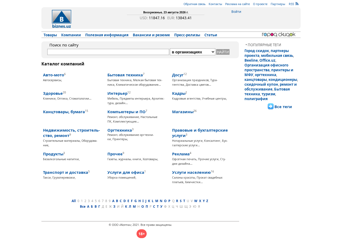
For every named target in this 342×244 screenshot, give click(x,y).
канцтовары (255, 79)
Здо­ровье (53, 93)
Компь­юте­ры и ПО (126, 111)
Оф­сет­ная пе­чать (184, 159)
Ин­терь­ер (117, 93)
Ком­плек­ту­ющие (125, 121)
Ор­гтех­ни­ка (119, 130)
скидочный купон (261, 84)
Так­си (47, 177)
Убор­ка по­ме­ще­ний (121, 177)
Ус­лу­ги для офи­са (125, 172)
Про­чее (115, 153)
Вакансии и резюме (151, 35)
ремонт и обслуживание (270, 87)
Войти (236, 11)
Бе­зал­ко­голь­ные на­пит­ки (61, 159)
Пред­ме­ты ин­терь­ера (135, 98)
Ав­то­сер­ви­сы (52, 80)
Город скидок (256, 50)
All (74, 201)
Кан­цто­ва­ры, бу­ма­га (64, 111)
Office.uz (267, 60)
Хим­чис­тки (192, 182)
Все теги (283, 106)
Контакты (215, 4)
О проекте (260, 4)
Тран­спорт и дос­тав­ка (65, 172)
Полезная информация (107, 35)
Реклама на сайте (237, 4)
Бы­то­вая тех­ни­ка (125, 74)
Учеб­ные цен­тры (214, 98)
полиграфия (256, 98)
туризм (268, 94)
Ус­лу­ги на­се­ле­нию (191, 172)
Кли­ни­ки (49, 98)
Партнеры (278, 4)
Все (83, 206)
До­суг (178, 74)
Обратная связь (194, 4)
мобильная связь (277, 55)
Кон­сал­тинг (212, 141)
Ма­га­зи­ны (182, 111)
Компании (71, 35)
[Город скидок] (280, 35)
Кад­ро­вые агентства (186, 98)
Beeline (251, 60)
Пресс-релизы (187, 35)
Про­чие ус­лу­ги (208, 159)
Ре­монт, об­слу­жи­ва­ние (123, 117)
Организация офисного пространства (266, 67)
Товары (50, 35)
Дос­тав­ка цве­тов (197, 84)
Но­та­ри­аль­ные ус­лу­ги (187, 141)
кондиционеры (283, 79)
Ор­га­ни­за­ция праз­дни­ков (190, 80)
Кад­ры (178, 93)
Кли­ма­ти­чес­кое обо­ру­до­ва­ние (137, 84)
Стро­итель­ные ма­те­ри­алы (61, 141)
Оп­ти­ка (62, 98)
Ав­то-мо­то (53, 74)
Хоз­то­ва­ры (150, 159)
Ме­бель (112, 98)
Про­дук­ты (53, 153)
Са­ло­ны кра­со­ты (183, 177)
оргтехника (265, 74)
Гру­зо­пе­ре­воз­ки (63, 177)
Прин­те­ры (119, 139)
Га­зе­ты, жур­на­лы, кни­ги (124, 159)
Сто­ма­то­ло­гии (79, 98)
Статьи (210, 35)
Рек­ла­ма (181, 153)
